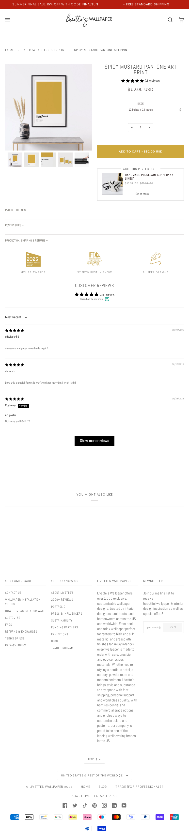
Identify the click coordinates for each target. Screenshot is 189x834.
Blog (54, 641)
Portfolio (58, 607)
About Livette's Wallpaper (95, 796)
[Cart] (167, 20)
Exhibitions (59, 634)
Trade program (62, 648)
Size (140, 104)
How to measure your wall (25, 611)
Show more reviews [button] (94, 440)
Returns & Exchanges (21, 632)
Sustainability (62, 620)
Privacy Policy (16, 645)
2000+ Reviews (62, 600)
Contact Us (13, 593)
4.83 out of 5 (107, 295)
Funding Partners (64, 627)
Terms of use (15, 638)
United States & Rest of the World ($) (93, 775)
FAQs (8, 625)
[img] (14, 331)
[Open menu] (10, 20)
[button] (132, 81)
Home (9, 50)
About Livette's (62, 593)
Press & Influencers (66, 614)
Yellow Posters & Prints (44, 50)
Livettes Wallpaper (46, 787)
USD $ (92, 759)
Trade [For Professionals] (139, 787)
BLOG (102, 787)
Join (172, 627)
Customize (12, 618)
